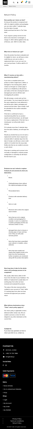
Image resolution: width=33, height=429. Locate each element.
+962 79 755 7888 (11, 353)
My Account (8, 403)
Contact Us (8, 346)
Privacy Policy (16, 419)
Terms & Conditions (17, 421)
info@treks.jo (10, 357)
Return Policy (17, 423)
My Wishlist (7, 410)
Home (5, 6)
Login (5, 400)
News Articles (8, 386)
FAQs (5, 393)
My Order (7, 406)
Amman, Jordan (11, 350)
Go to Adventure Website (12, 389)
